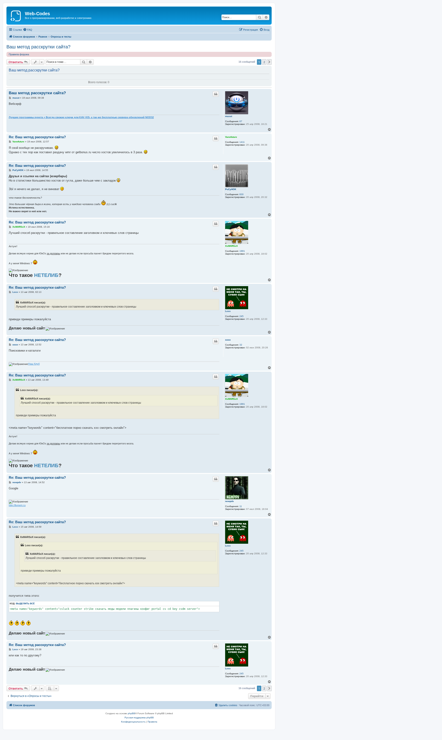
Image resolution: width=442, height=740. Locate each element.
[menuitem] (27, 29)
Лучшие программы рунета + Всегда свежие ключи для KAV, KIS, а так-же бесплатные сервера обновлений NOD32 (81, 117)
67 (240, 121)
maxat (228, 116)
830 (241, 194)
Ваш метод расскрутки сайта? (38, 46)
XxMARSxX (231, 246)
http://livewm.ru (17, 505)
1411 (242, 142)
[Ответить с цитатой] (216, 94)
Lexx (228, 311)
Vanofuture (231, 137)
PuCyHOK (230, 189)
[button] (269, 62)
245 (241, 316)
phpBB (131, 713)
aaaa (228, 339)
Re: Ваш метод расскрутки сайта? (37, 137)
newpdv (229, 501)
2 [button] (264, 62)
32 (240, 345)
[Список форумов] (16, 15)
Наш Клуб (34, 363)
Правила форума (19, 54)
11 (240, 506)
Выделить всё (25, 603)
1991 (242, 251)
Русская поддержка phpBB (139, 717)
